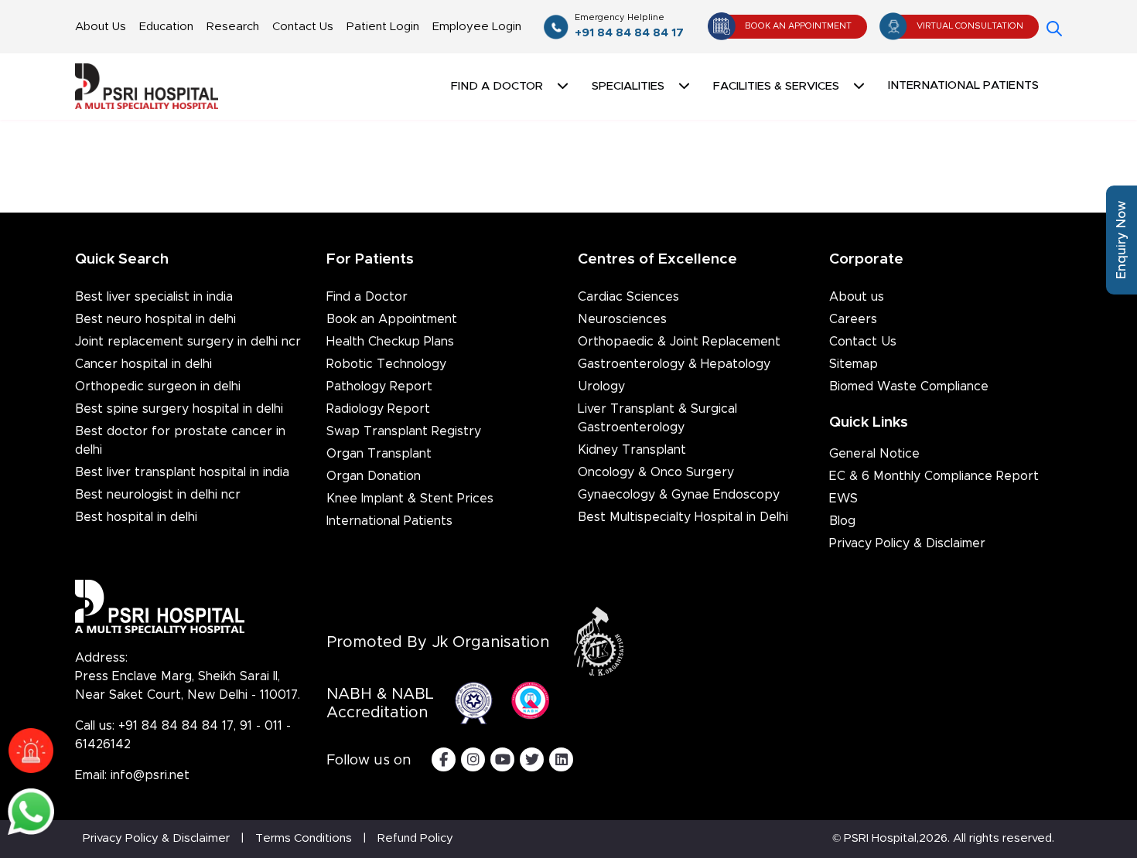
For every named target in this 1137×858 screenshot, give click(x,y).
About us (856, 297)
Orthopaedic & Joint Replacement (679, 341)
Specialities (628, 86)
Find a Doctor (367, 297)
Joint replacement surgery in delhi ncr (188, 341)
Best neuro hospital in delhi (155, 319)
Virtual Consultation (970, 26)
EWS (843, 498)
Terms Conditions (303, 838)
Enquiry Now (1121, 240)
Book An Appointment (798, 26)
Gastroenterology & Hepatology (674, 364)
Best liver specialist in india (154, 297)
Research (233, 26)
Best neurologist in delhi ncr (158, 495)
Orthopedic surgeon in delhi (158, 386)
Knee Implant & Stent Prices (409, 498)
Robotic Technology (386, 364)
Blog (842, 521)
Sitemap (853, 364)
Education (166, 26)
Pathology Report (379, 386)
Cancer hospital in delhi (143, 364)
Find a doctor (497, 86)
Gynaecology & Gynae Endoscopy (679, 495)
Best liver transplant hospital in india (182, 472)
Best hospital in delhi (136, 517)
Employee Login (476, 26)
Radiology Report (378, 409)
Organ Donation (373, 476)
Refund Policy (415, 838)
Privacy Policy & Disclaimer (907, 543)
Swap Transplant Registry (403, 431)
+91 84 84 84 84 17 (629, 26)
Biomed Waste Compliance (908, 386)
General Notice (874, 454)
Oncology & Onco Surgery (656, 472)
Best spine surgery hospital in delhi (179, 409)
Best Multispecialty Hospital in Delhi (683, 517)
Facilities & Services (776, 86)
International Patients (963, 85)
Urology (601, 386)
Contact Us (302, 26)
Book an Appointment (391, 319)
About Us (100, 26)
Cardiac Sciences (628, 297)
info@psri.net (150, 775)
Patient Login (383, 26)
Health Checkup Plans (390, 341)
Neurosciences (622, 319)
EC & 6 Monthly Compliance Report (934, 476)
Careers (853, 319)
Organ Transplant (379, 454)
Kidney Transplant (632, 450)
